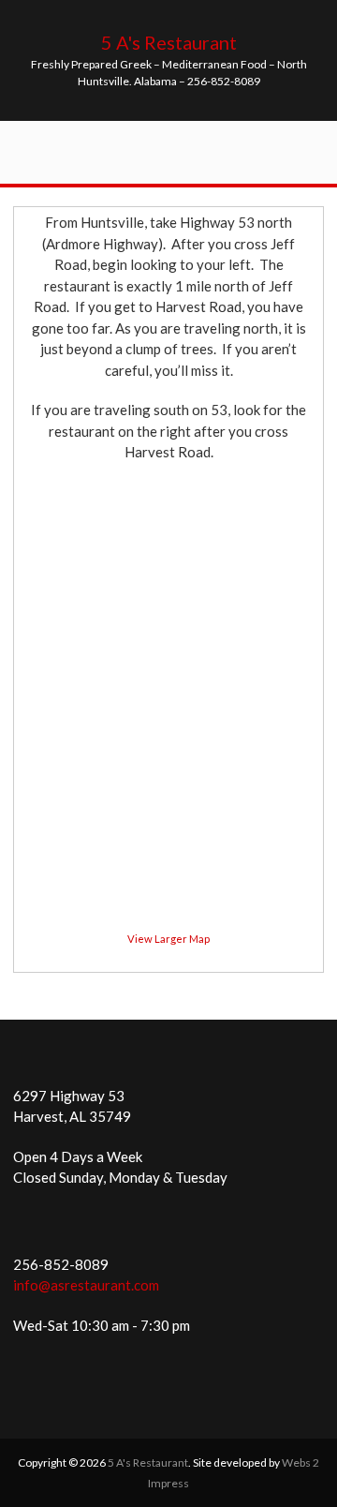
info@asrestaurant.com (86, 1284)
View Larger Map (168, 939)
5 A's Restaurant (169, 42)
